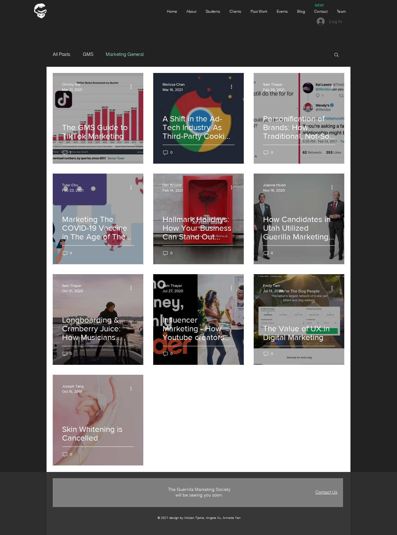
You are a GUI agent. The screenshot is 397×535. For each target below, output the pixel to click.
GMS (88, 54)
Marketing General (125, 54)
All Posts (61, 54)
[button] (336, 55)
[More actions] (133, 86)
